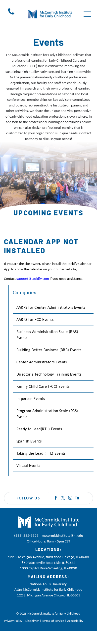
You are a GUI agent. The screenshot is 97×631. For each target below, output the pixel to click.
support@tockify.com (32, 278)
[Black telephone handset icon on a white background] (11, 14)
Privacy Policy (13, 621)
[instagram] (70, 498)
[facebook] (56, 498)
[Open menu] (87, 14)
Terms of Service (53, 621)
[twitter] (63, 498)
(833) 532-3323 (26, 535)
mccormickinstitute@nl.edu (62, 535)
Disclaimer (32, 621)
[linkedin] (77, 498)
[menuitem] (53, 307)
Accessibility (75, 621)
